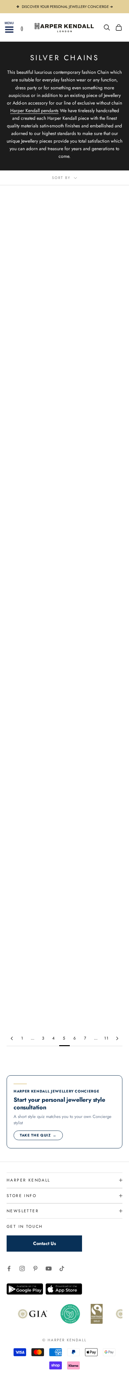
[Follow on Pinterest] (35, 1268)
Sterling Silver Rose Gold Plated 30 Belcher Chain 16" (96, 375)
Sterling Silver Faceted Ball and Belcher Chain (96, 902)
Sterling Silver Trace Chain (33, 690)
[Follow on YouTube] (48, 1268)
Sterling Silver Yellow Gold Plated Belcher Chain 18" (96, 587)
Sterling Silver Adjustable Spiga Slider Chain (96, 1004)
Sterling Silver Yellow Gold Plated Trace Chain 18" (96, 481)
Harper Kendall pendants (34, 110)
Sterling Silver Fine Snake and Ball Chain (33, 902)
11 (106, 1038)
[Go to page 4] (12, 1038)
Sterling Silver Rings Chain (96, 265)
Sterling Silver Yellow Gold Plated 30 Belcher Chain (33, 481)
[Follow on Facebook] (9, 1268)
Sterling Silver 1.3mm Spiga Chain (33, 371)
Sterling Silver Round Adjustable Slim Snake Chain (96, 799)
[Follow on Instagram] (22, 1268)
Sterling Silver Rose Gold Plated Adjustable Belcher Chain (33, 587)
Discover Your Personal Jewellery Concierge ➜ (67, 6)
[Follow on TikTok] (62, 1268)
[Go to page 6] (117, 1038)
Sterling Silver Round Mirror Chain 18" (33, 795)
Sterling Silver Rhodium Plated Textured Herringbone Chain (33, 269)
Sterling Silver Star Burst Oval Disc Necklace (33, 1004)
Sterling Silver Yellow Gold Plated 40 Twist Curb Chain (96, 693)
